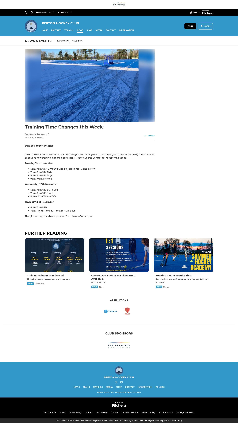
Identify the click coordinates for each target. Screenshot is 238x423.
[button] (45, 30)
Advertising (75, 412)
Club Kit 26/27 (64, 13)
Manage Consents (185, 412)
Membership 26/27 (44, 13)
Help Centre (50, 412)
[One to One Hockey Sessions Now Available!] (119, 255)
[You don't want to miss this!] (183, 255)
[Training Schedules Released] (54, 255)
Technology (102, 412)
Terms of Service (130, 412)
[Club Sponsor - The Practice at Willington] (119, 5)
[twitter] (26, 12)
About (63, 412)
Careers (89, 412)
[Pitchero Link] (207, 13)
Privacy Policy (148, 412)
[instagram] (31, 12)
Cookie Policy (166, 412)
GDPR (115, 412)
